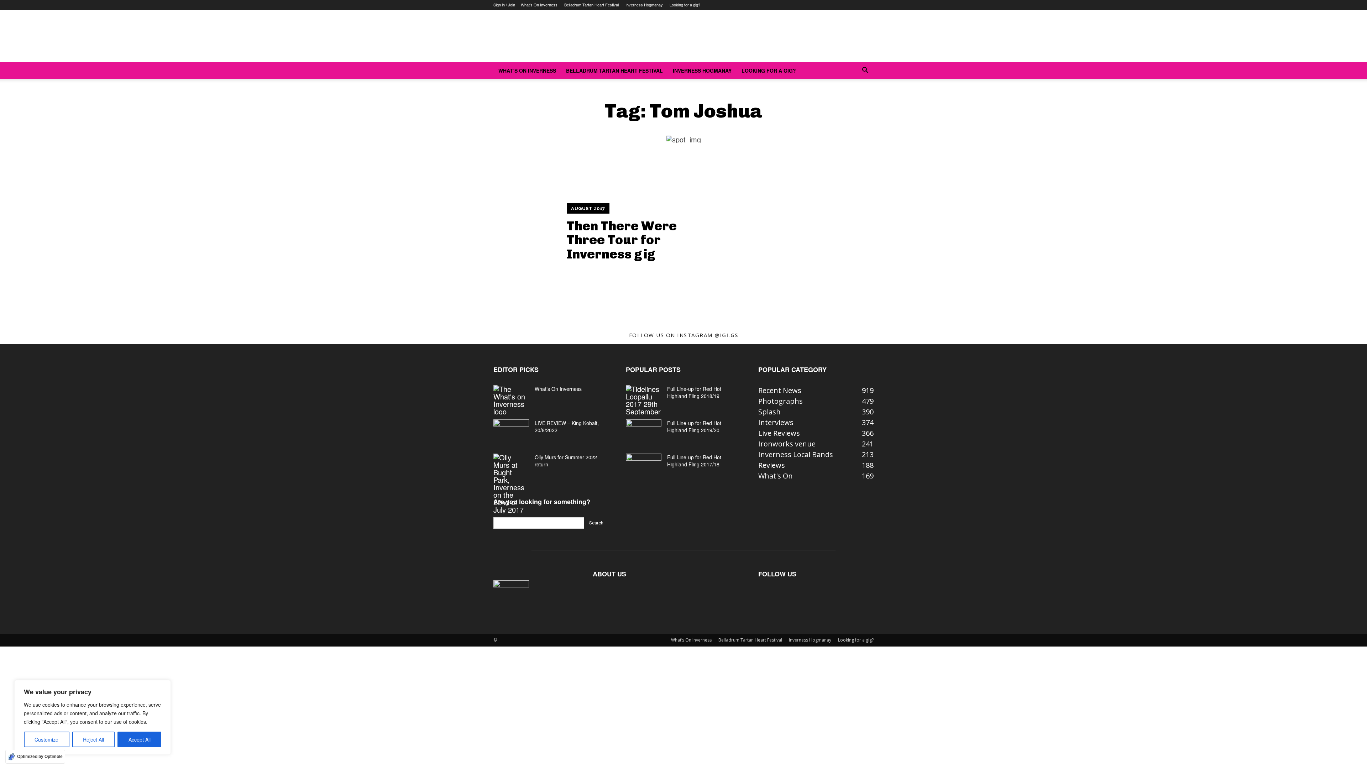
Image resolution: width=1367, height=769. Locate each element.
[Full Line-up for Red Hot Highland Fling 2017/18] (643, 466)
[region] (92, 717)
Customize (46, 739)
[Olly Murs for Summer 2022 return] (511, 483)
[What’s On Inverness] (511, 400)
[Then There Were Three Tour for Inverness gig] (497, 233)
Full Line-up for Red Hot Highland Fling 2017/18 (694, 461)
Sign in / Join (504, 4)
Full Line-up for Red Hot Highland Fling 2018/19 (694, 392)
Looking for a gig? (685, 4)
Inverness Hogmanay (644, 4)
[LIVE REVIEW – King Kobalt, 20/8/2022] (511, 431)
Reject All (93, 739)
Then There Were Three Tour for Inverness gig (622, 240)
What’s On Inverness (539, 4)
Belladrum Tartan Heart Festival (591, 4)
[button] (865, 70)
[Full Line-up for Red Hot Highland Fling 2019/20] (643, 431)
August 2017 (588, 208)
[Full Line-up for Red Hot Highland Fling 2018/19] (643, 400)
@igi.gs (726, 335)
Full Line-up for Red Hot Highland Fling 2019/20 (694, 426)
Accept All (140, 739)
